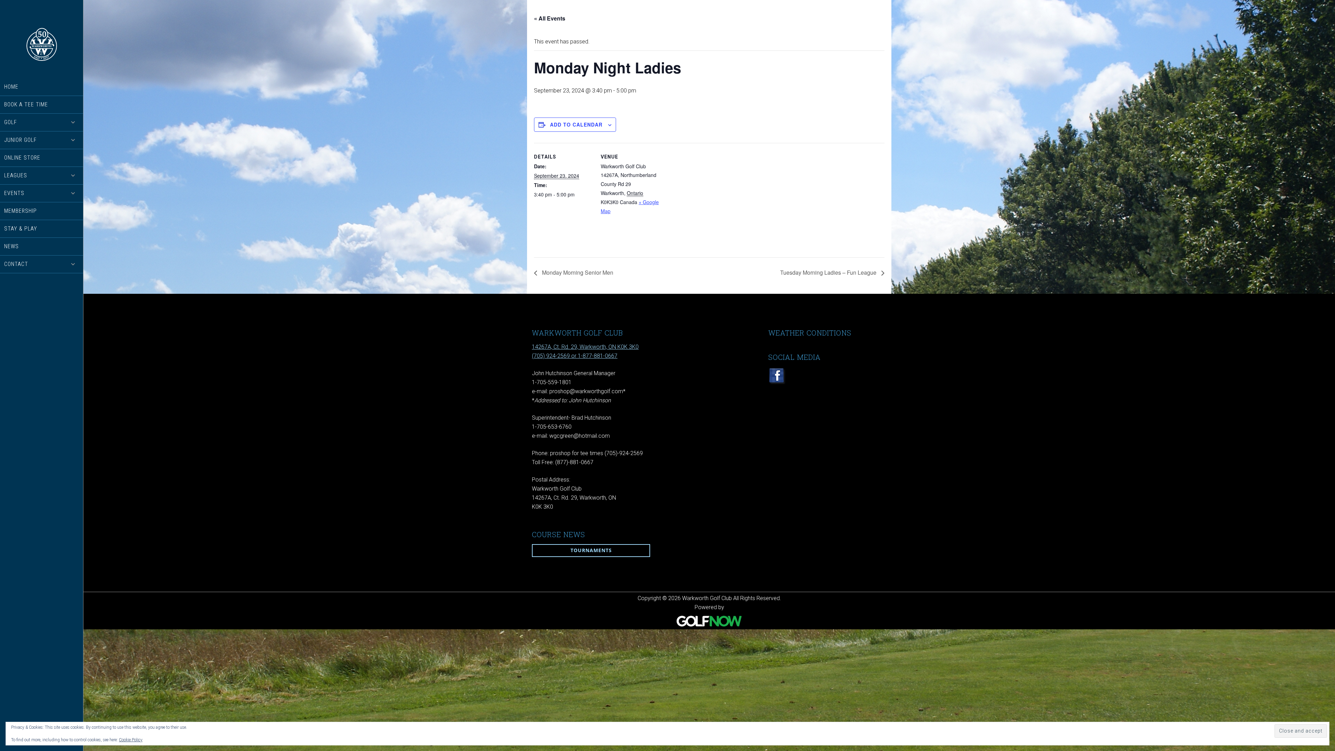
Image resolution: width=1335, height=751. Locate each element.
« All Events (549, 18)
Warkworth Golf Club (41, 44)
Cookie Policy (131, 739)
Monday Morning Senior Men (577, 272)
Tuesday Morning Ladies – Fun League (829, 272)
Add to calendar (576, 124)
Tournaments (591, 550)
